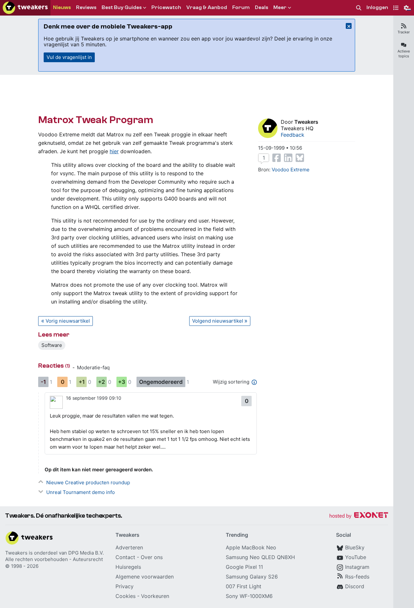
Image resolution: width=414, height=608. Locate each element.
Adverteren (129, 547)
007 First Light (243, 586)
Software (51, 345)
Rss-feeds (357, 576)
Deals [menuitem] (261, 7)
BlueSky (355, 547)
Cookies (125, 596)
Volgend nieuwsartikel (217, 321)
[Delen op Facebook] (276, 158)
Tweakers (306, 122)
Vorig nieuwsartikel (68, 321)
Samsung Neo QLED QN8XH (260, 557)
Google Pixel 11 (244, 567)
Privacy (124, 586)
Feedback (292, 135)
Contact (125, 557)
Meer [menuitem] (280, 7)
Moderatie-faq (93, 367)
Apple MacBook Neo (251, 547)
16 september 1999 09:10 (93, 398)
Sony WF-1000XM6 (249, 596)
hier (114, 151)
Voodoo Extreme (291, 169)
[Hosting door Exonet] (358, 516)
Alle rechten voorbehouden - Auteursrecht (54, 559)
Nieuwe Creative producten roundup (88, 482)
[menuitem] (359, 8)
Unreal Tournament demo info (80, 492)
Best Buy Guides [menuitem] (122, 7)
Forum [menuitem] (241, 7)
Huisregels (128, 567)
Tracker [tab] (404, 32)
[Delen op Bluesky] (300, 158)
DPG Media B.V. (86, 553)
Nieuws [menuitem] (62, 7)
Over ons (152, 557)
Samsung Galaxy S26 (252, 576)
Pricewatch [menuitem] (166, 7)
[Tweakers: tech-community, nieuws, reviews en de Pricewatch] (25, 8)
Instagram (357, 567)
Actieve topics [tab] (404, 53)
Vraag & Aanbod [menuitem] (206, 7)
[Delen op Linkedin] (288, 158)
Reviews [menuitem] (86, 7)
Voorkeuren (155, 596)
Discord (354, 586)
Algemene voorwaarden (144, 576)
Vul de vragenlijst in (69, 57)
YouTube (355, 557)
